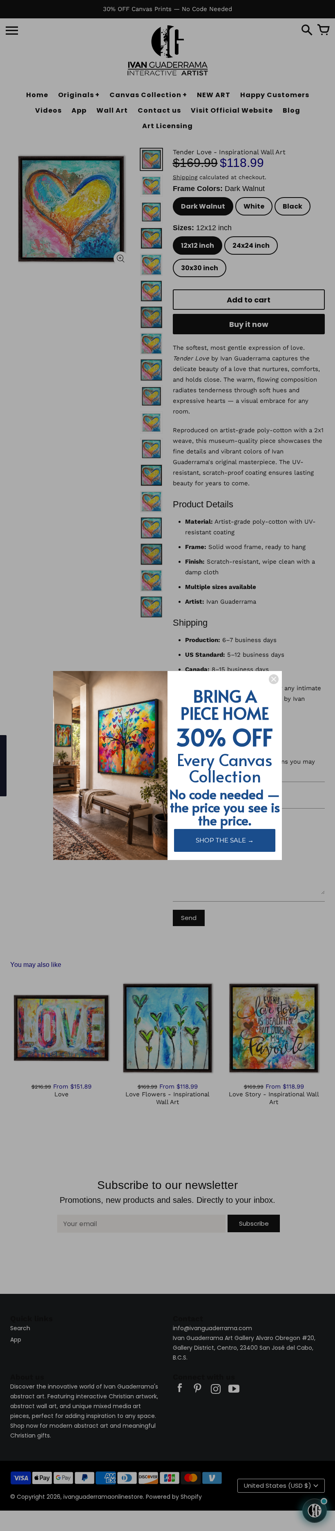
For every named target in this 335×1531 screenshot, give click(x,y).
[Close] (274, 679)
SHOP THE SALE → (225, 840)
